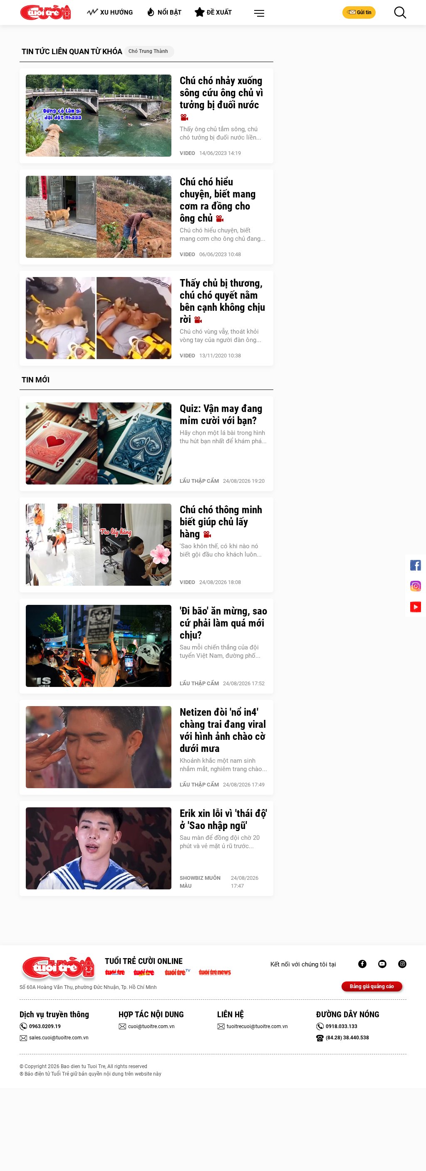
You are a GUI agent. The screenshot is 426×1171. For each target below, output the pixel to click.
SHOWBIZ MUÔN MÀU (200, 882)
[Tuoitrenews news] (214, 971)
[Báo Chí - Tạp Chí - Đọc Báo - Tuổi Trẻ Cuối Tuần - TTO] (147, 971)
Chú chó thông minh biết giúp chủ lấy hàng (221, 522)
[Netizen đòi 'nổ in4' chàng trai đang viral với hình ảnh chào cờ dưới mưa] (98, 747)
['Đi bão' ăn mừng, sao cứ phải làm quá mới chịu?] (98, 646)
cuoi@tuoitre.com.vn (151, 1026)
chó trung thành (148, 51)
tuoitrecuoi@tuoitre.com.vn (257, 1026)
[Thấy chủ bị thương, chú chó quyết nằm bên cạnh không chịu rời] (98, 318)
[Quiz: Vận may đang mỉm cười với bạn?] (98, 443)
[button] (257, 13)
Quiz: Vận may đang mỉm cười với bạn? (221, 414)
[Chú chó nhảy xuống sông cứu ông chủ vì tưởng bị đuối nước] (98, 116)
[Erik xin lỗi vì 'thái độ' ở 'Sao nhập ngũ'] (98, 848)
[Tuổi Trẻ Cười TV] (382, 964)
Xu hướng (116, 12)
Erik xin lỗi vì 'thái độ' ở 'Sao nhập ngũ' (223, 819)
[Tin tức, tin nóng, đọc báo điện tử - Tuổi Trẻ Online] (117, 971)
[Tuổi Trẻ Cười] (402, 964)
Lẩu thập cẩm (199, 481)
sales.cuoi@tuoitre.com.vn (59, 1038)
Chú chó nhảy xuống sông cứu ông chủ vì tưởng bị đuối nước (221, 93)
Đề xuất (219, 12)
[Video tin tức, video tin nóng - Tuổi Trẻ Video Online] (181, 971)
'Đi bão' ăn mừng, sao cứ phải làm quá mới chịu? (223, 623)
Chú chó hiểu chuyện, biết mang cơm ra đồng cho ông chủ (218, 200)
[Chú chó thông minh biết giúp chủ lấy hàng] (98, 545)
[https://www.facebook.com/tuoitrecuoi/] (362, 964)
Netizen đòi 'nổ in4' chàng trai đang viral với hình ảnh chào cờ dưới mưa (223, 730)
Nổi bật (169, 12)
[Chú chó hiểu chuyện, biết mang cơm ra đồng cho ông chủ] (98, 217)
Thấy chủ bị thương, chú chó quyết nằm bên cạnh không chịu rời (222, 301)
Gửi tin (364, 12)
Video (187, 153)
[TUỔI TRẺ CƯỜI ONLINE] (58, 970)
